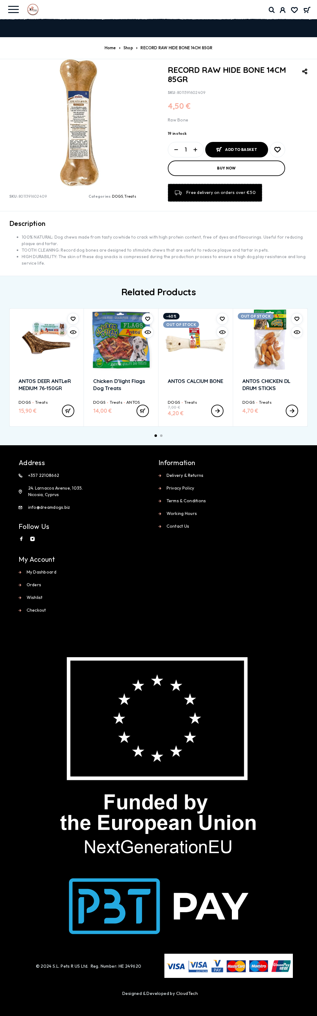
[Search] (272, 10)
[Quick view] (73, 332)
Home (110, 47)
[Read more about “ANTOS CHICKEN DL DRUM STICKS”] (292, 411)
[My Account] (283, 11)
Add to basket (241, 149)
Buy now (226, 168)
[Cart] (306, 11)
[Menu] (13, 9)
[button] (68, 411)
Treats (130, 196)
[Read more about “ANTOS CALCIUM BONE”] (217, 411)
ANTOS (133, 402)
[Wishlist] (294, 11)
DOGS (117, 196)
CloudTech (187, 993)
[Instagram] (32, 538)
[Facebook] (21, 538)
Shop (128, 47)
